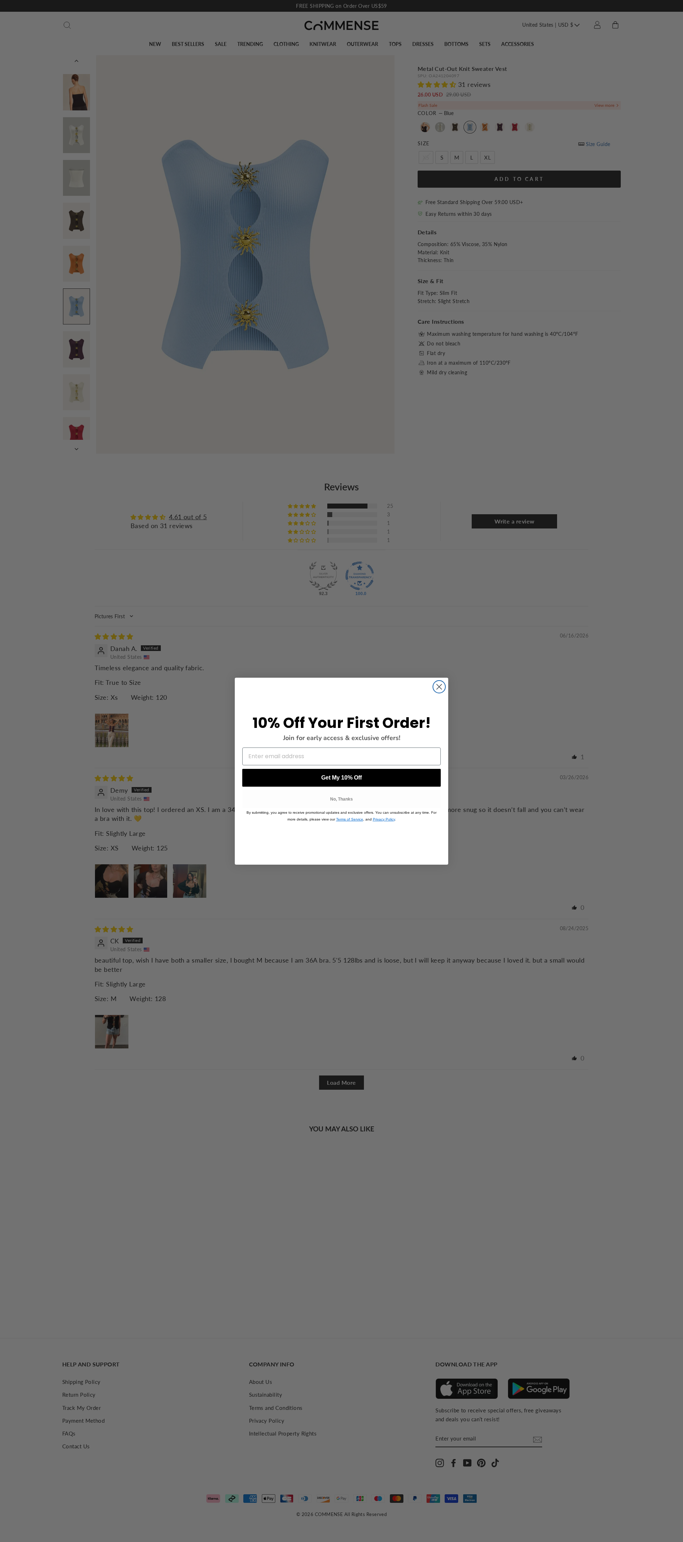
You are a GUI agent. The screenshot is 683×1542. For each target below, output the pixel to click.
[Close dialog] (439, 687)
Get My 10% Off (341, 778)
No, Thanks (341, 799)
